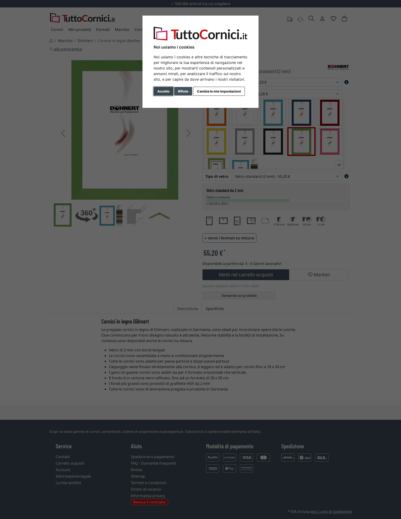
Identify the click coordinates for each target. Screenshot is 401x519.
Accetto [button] (163, 91)
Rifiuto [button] (183, 91)
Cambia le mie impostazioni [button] (219, 91)
